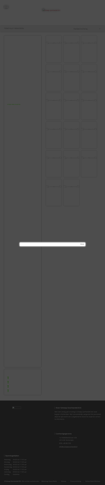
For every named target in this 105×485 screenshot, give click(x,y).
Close (82, 244)
